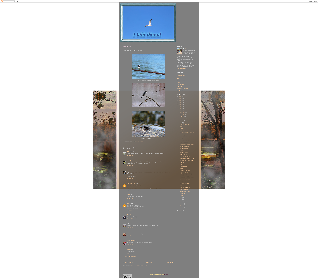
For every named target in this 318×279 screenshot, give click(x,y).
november (182, 114)
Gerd (178, 82)
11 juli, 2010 (129, 218)
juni (181, 197)
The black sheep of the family (187, 160)
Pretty (181, 150)
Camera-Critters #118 (185, 170)
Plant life (182, 162)
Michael (129, 214)
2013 (180, 104)
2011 (180, 109)
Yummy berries (183, 154)
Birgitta (129, 249)
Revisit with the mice (185, 179)
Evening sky (183, 130)
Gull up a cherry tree (185, 191)
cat (185, 48)
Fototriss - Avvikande (185, 187)
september (183, 118)
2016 (180, 98)
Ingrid (128, 232)
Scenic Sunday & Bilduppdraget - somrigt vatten (186, 174)
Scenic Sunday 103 (184, 189)
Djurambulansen (181, 80)
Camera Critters (138, 141)
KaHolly (129, 160)
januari (182, 208)
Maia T (128, 203)
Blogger (166, 274)
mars (181, 204)
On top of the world (184, 183)
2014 (180, 102)
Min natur (179, 86)
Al (127, 223)
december (182, 112)
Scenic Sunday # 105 (185, 156)
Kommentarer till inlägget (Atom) (139, 265)
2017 (180, 96)
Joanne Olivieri (131, 240)
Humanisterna (180, 84)
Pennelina (129, 170)
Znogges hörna (180, 90)
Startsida (149, 262)
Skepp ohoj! (183, 138)
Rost (181, 126)
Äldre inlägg (169, 262)
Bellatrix (179, 77)
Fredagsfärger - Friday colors (187, 144)
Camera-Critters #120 (185, 140)
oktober (182, 116)
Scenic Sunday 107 (184, 124)
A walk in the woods (184, 146)
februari (182, 206)
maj (181, 199)
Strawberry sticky (184, 166)
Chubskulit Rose (131, 183)
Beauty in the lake (184, 181)
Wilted (181, 128)
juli (181, 123)
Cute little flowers (184, 152)
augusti (182, 120)
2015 (180, 100)
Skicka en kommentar (130, 256)
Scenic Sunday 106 (184, 142)
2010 (180, 111)
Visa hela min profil (181, 68)
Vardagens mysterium (182, 88)
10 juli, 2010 (130, 155)
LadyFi (128, 194)
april (181, 202)
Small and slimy (183, 136)
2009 (180, 210)
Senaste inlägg (128, 262)
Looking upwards (184, 148)
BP (178, 79)
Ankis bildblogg (181, 75)
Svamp (181, 195)
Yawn (181, 185)
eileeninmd (129, 151)
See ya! (182, 164)
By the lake (182, 193)
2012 (180, 107)
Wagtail (181, 168)
